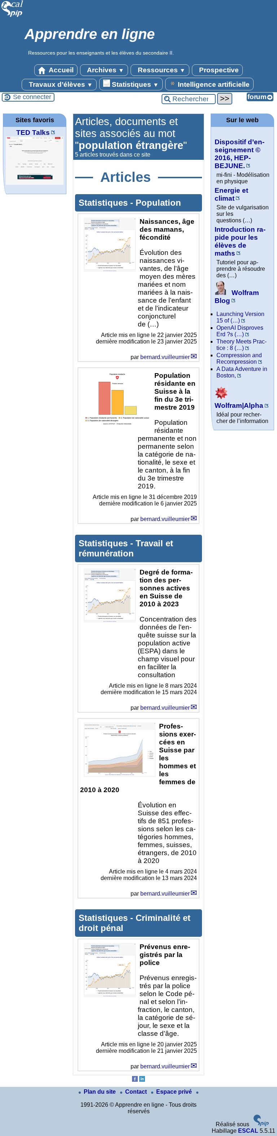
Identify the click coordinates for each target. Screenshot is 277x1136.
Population (158, 203)
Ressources (160, 70)
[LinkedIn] (142, 1080)
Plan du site (100, 1092)
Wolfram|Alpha (239, 405)
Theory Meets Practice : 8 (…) (241, 344)
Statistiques (134, 84)
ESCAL (248, 1131)
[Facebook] (135, 1080)
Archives (104, 70)
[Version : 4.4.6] (261, 1124)
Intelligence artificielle (213, 84)
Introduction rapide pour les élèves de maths (240, 241)
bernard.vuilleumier (165, 357)
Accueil (60, 70)
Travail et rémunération (126, 548)
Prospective (218, 70)
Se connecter (32, 97)
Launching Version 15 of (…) (240, 317)
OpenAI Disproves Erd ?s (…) (239, 331)
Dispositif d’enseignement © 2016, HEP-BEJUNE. (239, 154)
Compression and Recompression (239, 358)
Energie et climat (231, 194)
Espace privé (174, 1092)
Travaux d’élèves (60, 84)
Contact (136, 1092)
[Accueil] (12, 16)
